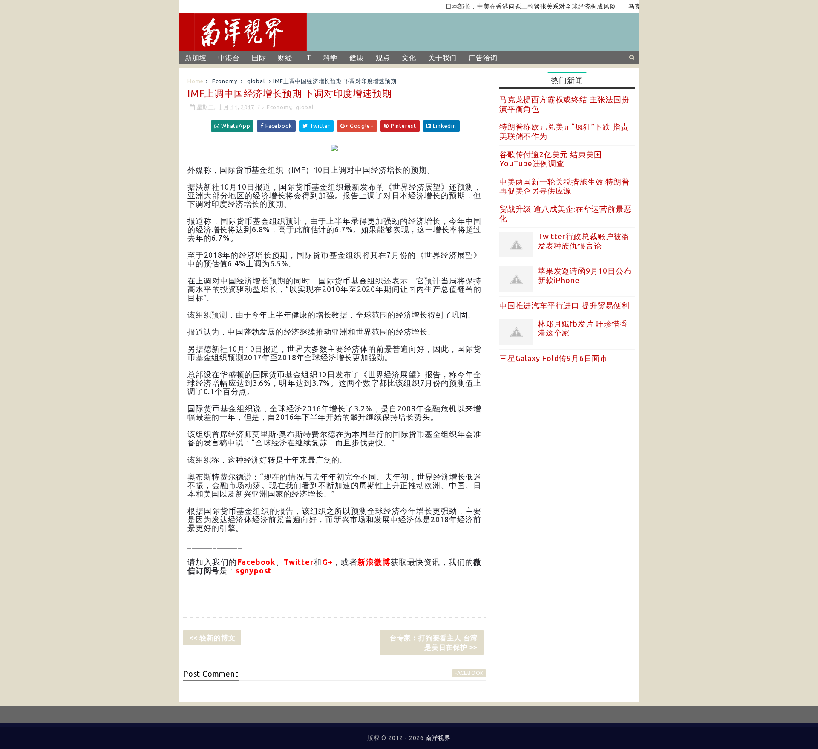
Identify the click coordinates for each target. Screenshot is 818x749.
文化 (409, 57)
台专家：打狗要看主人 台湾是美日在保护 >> (434, 642)
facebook (469, 673)
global (256, 81)
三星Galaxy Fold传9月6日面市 (553, 358)
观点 (383, 57)
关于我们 (442, 57)
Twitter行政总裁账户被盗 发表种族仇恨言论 (584, 241)
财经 (285, 57)
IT (307, 57)
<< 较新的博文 (212, 638)
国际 (259, 57)
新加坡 (195, 57)
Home (195, 81)
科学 (330, 57)
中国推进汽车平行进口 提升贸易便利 (564, 305)
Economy (224, 81)
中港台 (228, 57)
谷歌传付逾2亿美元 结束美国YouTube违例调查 (550, 159)
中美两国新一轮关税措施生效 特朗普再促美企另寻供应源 (564, 186)
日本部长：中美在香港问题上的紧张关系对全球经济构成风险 (517, 6)
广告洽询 (483, 57)
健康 (356, 57)
